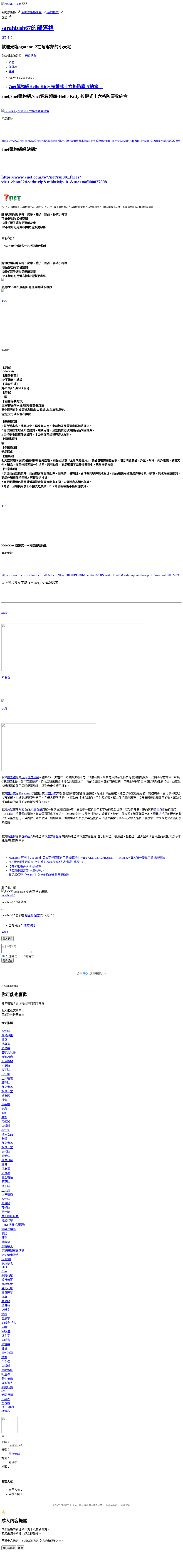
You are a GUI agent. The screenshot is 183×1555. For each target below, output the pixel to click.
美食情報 (30, 55)
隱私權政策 (111, 1505)
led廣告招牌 (8, 1322)
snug (4, 612)
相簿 (11, 62)
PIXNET (65, 1505)
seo (3, 1390)
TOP (4, 300)
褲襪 (4, 1348)
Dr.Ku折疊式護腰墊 (13, 1224)
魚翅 (4, 1138)
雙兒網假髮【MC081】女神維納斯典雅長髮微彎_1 (40, 874)
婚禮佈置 (7, 1279)
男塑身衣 (51, 793)
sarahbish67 (8, 895)
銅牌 (4, 1314)
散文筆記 (29, 925)
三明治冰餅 (8, 1052)
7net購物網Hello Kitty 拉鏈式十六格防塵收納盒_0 (56, 86)
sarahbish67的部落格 (27, 28)
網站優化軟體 (10, 1254)
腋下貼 (5, 1069)
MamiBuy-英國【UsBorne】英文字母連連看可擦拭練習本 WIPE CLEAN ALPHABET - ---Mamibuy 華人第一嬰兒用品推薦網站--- (88, 857)
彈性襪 (5, 1344)
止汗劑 (5, 1074)
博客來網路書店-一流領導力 (26, 870)
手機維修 (7, 1370)
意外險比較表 (10, 1216)
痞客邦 (29, 915)
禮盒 (4, 1099)
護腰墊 (5, 1242)
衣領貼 (5, 1031)
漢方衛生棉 (54, 836)
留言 (37, 915)
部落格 (13, 67)
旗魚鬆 (158, 809)
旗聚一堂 (7, 1091)
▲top (4, 931)
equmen (25, 793)
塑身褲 (5, 1403)
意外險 (5, 1211)
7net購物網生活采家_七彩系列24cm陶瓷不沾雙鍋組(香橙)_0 (46, 861)
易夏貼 (5, 1065)
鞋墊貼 (5, 1082)
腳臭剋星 (33, 777)
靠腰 (4, 1233)
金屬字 (5, 1318)
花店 (4, 1271)
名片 (11, 71)
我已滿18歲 (9, 1548)
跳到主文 (7, 37)
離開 (20, 1548)
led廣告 (6, 1331)
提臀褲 (5, 1411)
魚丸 (4, 1117)
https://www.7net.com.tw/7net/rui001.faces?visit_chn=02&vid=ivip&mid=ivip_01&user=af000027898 (54, 179)
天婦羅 (5, 1121)
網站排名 (7, 1263)
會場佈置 (7, 1284)
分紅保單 (7, 1220)
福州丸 (5, 1130)
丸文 (21, 809)
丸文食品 (36, 809)
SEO (4, 1267)
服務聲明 (125, 1505)
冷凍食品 (7, 1134)
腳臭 (4, 1039)
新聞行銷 (7, 1394)
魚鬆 (4, 708)
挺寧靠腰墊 (8, 1229)
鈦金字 (5, 1335)
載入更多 (7, 938)
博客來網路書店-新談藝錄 (25, 866)
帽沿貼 (5, 1155)
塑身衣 (5, 677)
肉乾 (4, 1112)
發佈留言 (7, 960)
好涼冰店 (7, 1056)
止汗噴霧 (7, 1078)
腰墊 (4, 1237)
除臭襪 (11, 777)
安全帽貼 (7, 1061)
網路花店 (7, 1275)
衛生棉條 (7, 1378)
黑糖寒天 (7, 1246)
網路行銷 (7, 1387)
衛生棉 (11, 836)
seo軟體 (6, 1259)
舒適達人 (27, 836)
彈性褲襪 (7, 1352)
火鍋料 (5, 1125)
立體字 (5, 1309)
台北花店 (7, 1288)
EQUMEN (7, 1406)
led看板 (6, 1340)
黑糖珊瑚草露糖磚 (12, 1250)
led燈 (4, 1327)
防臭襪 (5, 1048)
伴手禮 (5, 1104)
